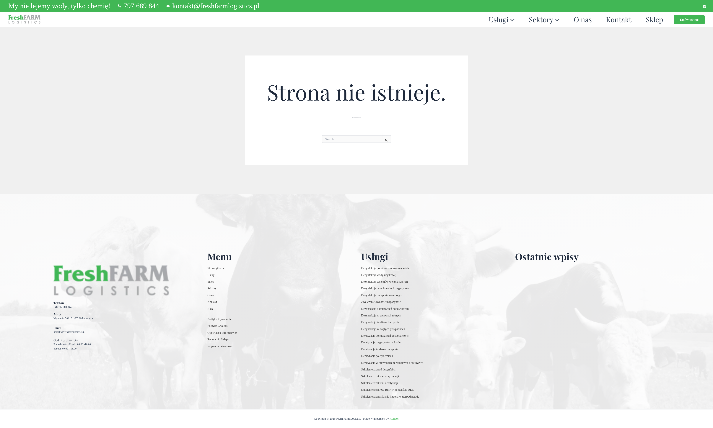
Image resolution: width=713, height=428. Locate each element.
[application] (511, 19)
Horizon (394, 418)
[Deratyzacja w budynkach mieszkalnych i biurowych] (392, 362)
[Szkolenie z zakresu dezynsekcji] (380, 376)
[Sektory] (211, 288)
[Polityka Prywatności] (219, 319)
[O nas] (210, 295)
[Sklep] (210, 281)
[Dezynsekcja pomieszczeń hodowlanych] (385, 308)
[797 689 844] (138, 6)
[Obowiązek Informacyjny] (222, 332)
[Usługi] (211, 275)
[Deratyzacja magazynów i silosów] (381, 342)
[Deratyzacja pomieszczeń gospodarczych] (385, 335)
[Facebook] (705, 6)
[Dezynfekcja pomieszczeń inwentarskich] (385, 268)
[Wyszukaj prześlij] (386, 140)
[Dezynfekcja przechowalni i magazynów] (385, 288)
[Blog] (210, 308)
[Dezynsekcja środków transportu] (380, 322)
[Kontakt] (212, 302)
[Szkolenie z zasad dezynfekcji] (378, 369)
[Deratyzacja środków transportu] (379, 349)
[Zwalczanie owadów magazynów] (381, 302)
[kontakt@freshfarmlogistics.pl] (213, 6)
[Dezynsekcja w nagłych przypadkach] (383, 329)
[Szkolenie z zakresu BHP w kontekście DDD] (387, 389)
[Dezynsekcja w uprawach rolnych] (381, 315)
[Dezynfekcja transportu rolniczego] (381, 295)
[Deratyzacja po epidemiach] (377, 356)
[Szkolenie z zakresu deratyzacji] (379, 383)
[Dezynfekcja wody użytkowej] (378, 275)
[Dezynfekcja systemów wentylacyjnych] (384, 281)
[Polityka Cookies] (217, 326)
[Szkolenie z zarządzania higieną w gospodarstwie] (390, 396)
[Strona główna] (215, 268)
